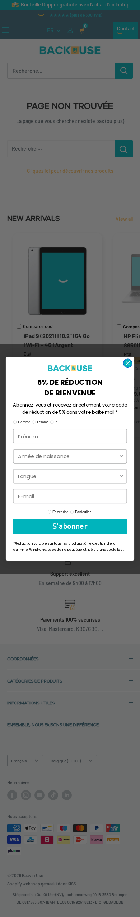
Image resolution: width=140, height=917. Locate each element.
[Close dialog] (127, 363)
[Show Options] (121, 456)
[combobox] (68, 456)
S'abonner (69, 527)
